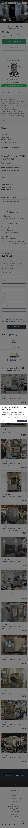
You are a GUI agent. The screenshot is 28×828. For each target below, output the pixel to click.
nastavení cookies (10, 421)
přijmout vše (22, 421)
